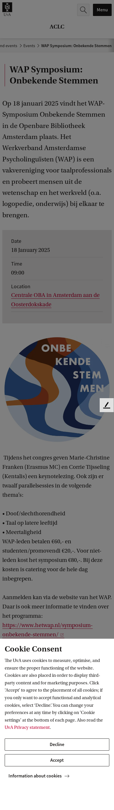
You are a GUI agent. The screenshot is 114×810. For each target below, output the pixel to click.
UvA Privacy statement (27, 727)
